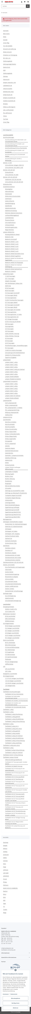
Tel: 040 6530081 (7, 46)
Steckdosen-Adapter (10, 553)
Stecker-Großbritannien (11, 586)
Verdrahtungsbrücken (11, 227)
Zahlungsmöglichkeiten (9, 64)
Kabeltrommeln (9, 598)
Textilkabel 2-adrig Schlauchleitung (15, 721)
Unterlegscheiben (10, 502)
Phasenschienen (9, 220)
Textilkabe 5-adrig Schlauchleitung (14, 750)
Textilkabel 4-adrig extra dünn (11, 745)
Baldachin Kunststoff (11, 239)
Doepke (5, 845)
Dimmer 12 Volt (7, 163)
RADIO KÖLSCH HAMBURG (10, 888)
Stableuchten (8, 415)
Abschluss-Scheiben (10, 422)
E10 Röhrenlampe (10, 654)
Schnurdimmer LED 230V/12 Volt (14, 167)
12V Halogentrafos (10, 685)
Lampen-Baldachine (8, 232)
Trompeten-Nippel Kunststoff (13, 495)
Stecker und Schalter (9, 565)
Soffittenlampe (9, 664)
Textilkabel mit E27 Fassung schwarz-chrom (15, 803)
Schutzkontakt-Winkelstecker (13, 584)
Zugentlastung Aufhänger (12, 507)
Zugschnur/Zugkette (10, 357)
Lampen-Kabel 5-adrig (11, 374)
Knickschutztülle (9, 465)
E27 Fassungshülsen (10, 312)
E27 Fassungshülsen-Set (12, 317)
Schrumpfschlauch (10, 222)
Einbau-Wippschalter (11, 436)
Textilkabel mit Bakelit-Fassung (13, 766)
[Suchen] (28, 6)
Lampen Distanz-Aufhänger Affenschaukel (12, 468)
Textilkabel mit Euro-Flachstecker (14, 694)
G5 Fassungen (9, 338)
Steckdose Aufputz (10, 548)
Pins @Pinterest (7, 113)
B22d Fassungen (9, 290)
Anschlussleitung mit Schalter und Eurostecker (14, 151)
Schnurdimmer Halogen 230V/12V (14, 165)
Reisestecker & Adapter (11, 576)
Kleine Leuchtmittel (8, 640)
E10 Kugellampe (9, 652)
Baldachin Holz (9, 237)
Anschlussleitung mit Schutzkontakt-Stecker (15, 155)
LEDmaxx (5, 870)
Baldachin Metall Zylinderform (13, 269)
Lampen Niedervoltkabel (12, 376)
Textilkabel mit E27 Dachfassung (14, 779)
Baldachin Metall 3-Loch (11, 246)
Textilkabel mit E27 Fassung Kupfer (15, 794)
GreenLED (6, 854)
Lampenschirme (7, 417)
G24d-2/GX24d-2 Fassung (12, 333)
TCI (4, 906)
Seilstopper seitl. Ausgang (12, 533)
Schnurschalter (9, 579)
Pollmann (5, 885)
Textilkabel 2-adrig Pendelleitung (14, 719)
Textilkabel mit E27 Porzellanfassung (15, 811)
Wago (4, 912)
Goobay (5, 851)
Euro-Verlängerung (10, 596)
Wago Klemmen (9, 229)
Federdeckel (8, 194)
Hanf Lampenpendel (10, 403)
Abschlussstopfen (10, 427)
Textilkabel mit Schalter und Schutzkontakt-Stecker (13, 703)
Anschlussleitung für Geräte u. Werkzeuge (13, 159)
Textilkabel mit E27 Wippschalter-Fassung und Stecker (14, 822)
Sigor (4, 903)
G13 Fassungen (9, 329)
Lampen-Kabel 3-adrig (11, 367)
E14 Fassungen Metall (11, 295)
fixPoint (5, 848)
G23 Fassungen (9, 331)
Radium (5, 891)
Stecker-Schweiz (9, 588)
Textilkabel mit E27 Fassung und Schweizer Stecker (14, 808)
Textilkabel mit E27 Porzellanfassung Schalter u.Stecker (15, 814)
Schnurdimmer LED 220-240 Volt (14, 182)
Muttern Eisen (9, 476)
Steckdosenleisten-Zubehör (12, 560)
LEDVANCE (6, 876)
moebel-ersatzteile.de (9, 101)
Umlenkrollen (9, 500)
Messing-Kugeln (9, 474)
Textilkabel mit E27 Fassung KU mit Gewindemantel (14, 782)
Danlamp (5, 842)
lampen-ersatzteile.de (9, 97)
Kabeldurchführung (10, 458)
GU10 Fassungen (9, 343)
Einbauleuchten (7, 184)
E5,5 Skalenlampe (10, 650)
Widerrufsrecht (7, 52)
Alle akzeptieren (15, 998)
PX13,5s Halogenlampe (11, 661)
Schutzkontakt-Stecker (11, 581)
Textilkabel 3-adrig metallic (12, 733)
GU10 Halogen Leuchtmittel (12, 635)
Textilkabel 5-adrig (8, 748)
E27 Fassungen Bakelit (11, 302)
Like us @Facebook (8, 110)
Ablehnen (15, 1008)
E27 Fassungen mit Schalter (12, 309)
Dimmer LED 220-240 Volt (10, 177)
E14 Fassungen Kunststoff (12, 293)
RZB (4, 900)
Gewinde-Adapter (10, 448)
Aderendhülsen (9, 191)
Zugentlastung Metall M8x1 (12, 517)
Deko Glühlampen (10, 618)
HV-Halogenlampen (8, 623)
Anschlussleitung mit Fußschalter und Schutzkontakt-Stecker (15, 140)
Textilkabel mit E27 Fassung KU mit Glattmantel (14, 786)
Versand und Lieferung (9, 49)
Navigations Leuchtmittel (10, 673)
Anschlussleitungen (8, 137)
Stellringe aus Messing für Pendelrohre (16, 493)
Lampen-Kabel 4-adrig (11, 372)
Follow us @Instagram (9, 107)
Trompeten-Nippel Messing (12, 498)
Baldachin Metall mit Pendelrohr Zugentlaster (14, 259)
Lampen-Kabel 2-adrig (11, 364)
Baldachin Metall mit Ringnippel (14, 262)
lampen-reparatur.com (9, 82)
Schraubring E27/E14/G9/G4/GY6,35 (15, 352)
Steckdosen (6, 545)
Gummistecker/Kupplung (12, 574)
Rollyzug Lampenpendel (11, 412)
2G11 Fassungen (9, 278)
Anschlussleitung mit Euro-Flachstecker (16, 148)
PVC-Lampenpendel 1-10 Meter (13, 407)
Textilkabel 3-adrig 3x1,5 (12, 726)
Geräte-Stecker (9, 572)
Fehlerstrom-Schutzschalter (12, 196)
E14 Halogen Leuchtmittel (12, 628)
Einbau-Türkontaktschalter (12, 434)
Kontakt (5, 40)
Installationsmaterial (9, 186)
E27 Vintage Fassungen (11, 319)
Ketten (7, 462)
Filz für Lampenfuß (10, 443)
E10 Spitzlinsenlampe (11, 657)
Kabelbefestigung (10, 203)
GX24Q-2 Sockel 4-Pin (11, 609)
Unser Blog (6, 43)
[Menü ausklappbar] (2, 1)
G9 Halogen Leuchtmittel (12, 633)
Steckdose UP (8, 550)
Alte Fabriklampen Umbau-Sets (13, 283)
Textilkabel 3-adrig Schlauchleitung (15, 740)
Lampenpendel (7, 400)
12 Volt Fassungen (10, 276)
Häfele (5, 857)
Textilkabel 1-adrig (8, 709)
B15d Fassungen (9, 288)
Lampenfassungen (8, 274)
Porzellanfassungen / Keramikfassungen (16, 345)
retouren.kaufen (7, 88)
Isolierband (8, 198)
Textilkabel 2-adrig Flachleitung (13, 714)
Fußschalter (8, 569)
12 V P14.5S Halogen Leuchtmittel (14, 678)
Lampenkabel (7, 360)
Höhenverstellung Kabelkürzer (13, 759)
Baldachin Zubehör (10, 271)
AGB (4, 70)
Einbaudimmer (9, 172)
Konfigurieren (15, 1003)
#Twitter (5, 104)
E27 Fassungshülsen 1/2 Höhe (13, 314)
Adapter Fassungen (10, 281)
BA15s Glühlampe (10, 642)
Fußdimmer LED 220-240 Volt (13, 179)
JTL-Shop (18, 1012)
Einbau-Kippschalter (10, 431)
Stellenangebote (7, 61)
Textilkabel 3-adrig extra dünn (13, 728)
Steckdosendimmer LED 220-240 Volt (13, 562)
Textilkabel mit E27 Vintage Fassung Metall (15, 818)
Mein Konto (6, 33)
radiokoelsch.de (7, 85)
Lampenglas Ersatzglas (11, 471)
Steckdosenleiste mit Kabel (12, 555)
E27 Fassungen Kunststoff (12, 305)
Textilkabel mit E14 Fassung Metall (14, 777)
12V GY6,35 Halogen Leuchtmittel (14, 683)
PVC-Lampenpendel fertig (12, 410)
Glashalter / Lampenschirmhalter (14, 455)
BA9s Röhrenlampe (10, 645)
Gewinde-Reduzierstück (11, 450)
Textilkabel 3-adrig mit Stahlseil (14, 736)
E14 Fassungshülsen (10, 297)
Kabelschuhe (8, 460)
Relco (4, 894)
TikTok (5, 116)
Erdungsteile (8, 441)
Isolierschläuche (9, 201)
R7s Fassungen (9, 348)
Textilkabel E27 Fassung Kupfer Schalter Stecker (16, 763)
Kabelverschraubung (11, 210)
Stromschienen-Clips (11, 543)
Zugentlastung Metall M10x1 (13, 512)
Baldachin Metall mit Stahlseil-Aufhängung (13, 265)
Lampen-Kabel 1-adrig (11, 362)
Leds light (6, 873)
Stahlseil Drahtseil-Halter (12, 536)
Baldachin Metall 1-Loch (11, 241)
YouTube (5, 119)
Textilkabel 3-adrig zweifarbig (13, 743)
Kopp (4, 867)
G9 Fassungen (9, 340)
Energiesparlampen (8, 606)
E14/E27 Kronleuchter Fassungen (14, 300)
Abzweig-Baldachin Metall (12, 234)
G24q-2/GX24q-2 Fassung (12, 336)
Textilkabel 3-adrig (8, 724)
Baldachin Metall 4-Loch (11, 249)
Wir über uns (6, 58)
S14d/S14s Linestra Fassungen (13, 350)
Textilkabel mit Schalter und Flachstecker (16, 700)
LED (4, 666)
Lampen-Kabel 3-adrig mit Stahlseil (15, 369)
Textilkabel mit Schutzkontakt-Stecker (15, 707)
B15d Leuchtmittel (10, 616)
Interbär (5, 861)
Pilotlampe (8, 659)
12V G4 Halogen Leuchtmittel (13, 681)
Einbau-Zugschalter (10, 438)
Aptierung (8, 286)
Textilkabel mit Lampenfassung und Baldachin (15, 826)
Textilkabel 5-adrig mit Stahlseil (14, 752)
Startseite (5, 30)
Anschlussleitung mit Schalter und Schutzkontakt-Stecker (14, 144)
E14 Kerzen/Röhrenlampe (12, 647)
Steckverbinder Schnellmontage (14, 591)
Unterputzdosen (9, 225)
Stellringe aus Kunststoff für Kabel (14, 490)
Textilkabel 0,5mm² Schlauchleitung (13, 755)
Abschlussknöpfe (10, 424)
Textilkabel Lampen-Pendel (10, 757)
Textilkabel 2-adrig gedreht (12, 716)
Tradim (5, 909)
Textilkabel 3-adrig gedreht (12, 731)
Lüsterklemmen (9, 218)
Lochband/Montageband (12, 215)
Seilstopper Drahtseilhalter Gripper (13, 521)
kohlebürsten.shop (8, 91)
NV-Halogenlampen (8, 676)
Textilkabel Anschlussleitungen (11, 691)
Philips (5, 882)
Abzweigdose (8, 189)
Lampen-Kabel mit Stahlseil (12, 395)
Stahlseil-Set (8, 538)
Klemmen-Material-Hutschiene (13, 213)
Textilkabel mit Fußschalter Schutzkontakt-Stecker (12, 697)
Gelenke (7, 446)
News (4, 37)
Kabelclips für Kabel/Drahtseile (13, 526)
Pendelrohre (8, 481)
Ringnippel (8, 483)
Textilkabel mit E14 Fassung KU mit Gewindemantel (14, 769)
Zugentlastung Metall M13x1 (13, 514)
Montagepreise (7, 519)
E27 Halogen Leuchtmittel (12, 630)
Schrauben (8, 488)
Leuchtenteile (7, 419)
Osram (5, 879)
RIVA (4, 897)
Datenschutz (13, 994)
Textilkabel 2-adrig (8, 712)
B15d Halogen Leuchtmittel (12, 626)
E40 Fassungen (9, 324)
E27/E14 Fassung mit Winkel (13, 321)
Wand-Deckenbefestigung (12, 505)
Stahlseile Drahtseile (11, 541)
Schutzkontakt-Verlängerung (13, 600)
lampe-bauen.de (7, 94)
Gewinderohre (9, 453)
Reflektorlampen (9, 621)
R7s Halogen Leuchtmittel (12, 638)
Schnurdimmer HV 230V (11, 174)
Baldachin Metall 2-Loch (11, 244)
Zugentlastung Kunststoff (12, 510)
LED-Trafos (8, 671)
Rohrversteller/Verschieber (12, 486)
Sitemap (5, 76)
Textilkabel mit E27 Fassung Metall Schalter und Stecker (14, 799)
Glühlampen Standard (9, 614)
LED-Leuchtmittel (10, 669)
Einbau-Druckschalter (11, 429)
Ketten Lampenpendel (11, 405)
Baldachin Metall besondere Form (14, 253)
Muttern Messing (10, 478)
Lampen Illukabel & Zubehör (13, 379)
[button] (21, 1)
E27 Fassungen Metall (11, 307)
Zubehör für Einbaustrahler (12, 355)
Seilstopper (8, 529)
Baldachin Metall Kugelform (13, 256)
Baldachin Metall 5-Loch (11, 251)
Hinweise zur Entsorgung (10, 55)
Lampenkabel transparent (10, 381)
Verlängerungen (7, 593)
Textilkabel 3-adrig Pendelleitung (14, 738)
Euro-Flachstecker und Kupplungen (15, 567)
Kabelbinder (8, 206)
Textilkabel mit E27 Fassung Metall (14, 796)
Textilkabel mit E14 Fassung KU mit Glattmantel (14, 773)
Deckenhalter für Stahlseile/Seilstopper (16, 524)
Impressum (6, 994)
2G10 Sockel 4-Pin (10, 611)
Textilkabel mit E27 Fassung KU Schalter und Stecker (16, 790)
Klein (4, 864)
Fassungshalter (9, 326)
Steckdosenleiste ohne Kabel (13, 557)
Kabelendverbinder (10, 208)
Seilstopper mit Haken (11, 531)
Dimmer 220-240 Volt (9, 170)
